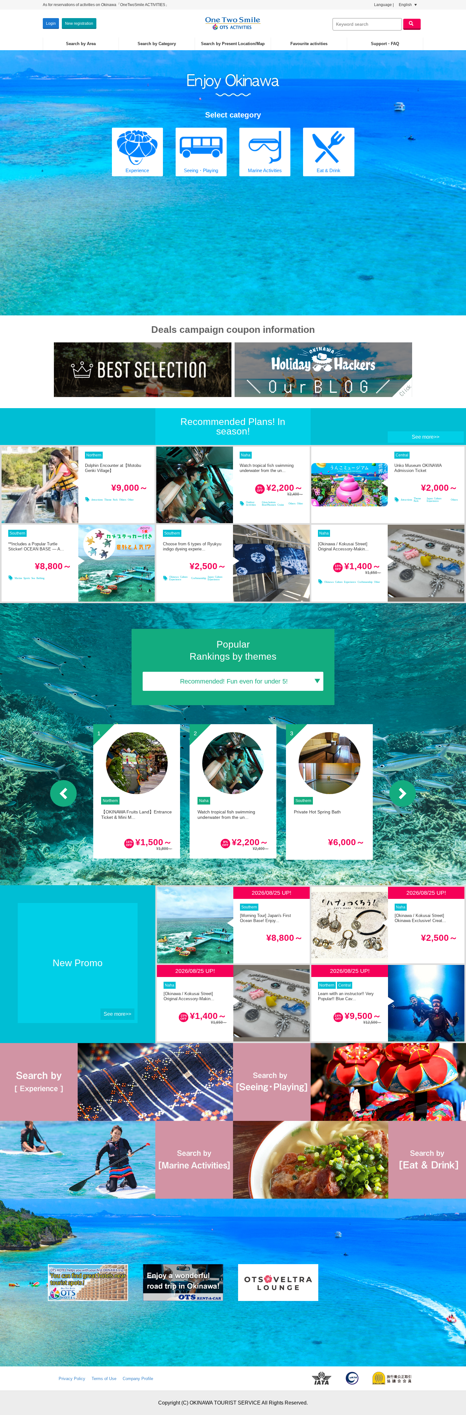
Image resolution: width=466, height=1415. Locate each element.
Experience (137, 170)
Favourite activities (308, 43)
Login (51, 23)
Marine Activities (265, 170)
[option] (136, 791)
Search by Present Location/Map (233, 43)
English (406, 5)
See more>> (425, 437)
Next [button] (402, 793)
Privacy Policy (72, 1378)
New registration (79, 23)
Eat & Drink (328, 170)
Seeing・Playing (201, 170)
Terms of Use (104, 1378)
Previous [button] (63, 793)
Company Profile (138, 1378)
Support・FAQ (385, 43)
